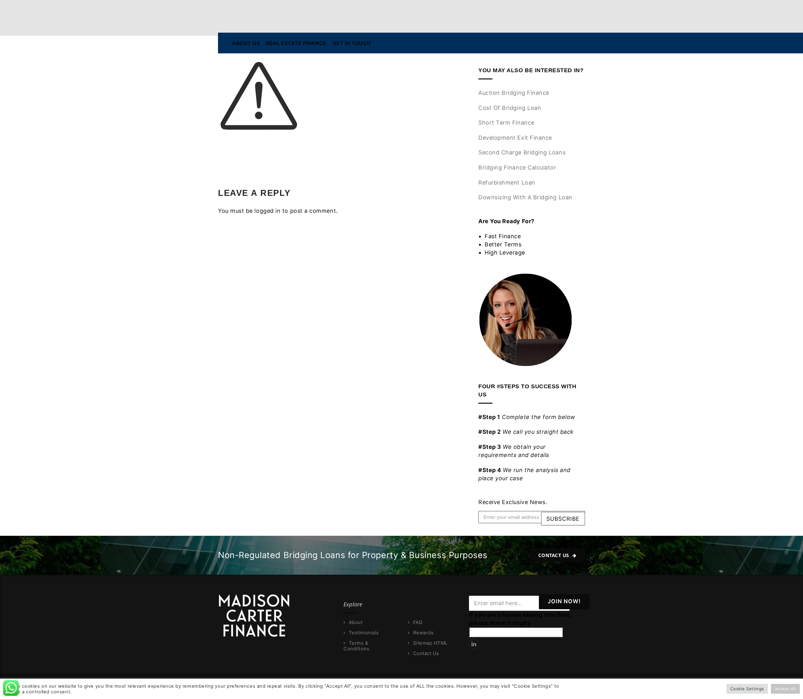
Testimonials (364, 633)
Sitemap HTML (430, 643)
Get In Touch (352, 43)
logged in (267, 210)
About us (246, 43)
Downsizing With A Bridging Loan (525, 197)
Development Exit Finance (515, 137)
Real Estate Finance (296, 43)
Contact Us (554, 555)
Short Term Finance (506, 122)
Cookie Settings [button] (747, 688)
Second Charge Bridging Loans (522, 152)
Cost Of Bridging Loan (509, 108)
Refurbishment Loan (506, 182)
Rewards (423, 633)
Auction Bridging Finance (513, 92)
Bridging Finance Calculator (517, 167)
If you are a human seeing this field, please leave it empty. (520, 618)
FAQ (417, 622)
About (356, 622)
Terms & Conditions (356, 646)
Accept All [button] (785, 688)
